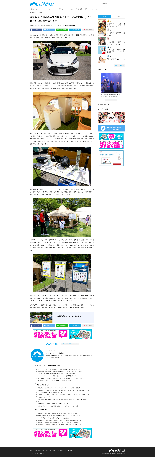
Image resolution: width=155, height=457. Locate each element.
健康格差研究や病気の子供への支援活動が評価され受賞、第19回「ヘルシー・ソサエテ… (59, 371)
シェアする (36, 29)
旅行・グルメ (62, 9)
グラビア (71, 9)
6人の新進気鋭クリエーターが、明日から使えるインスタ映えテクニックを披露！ (57, 406)
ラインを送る (63, 29)
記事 (104, 16)
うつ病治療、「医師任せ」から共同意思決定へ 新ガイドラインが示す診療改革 (57, 422)
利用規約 (42, 453)
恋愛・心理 (79, 9)
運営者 (61, 450)
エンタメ (42, 9)
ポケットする (89, 29)
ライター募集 (68, 450)
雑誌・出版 (34, 9)
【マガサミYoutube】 (54, 357)
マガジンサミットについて (37, 450)
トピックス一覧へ (112, 100)
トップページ (33, 12)
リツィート (49, 29)
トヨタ (54, 25)
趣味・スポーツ (89, 9)
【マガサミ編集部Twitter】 (70, 355)
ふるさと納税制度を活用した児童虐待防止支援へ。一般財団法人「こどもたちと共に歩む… (60, 378)
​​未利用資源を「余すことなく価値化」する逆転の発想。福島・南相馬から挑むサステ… (59, 424)
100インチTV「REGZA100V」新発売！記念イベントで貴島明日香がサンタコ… (57, 376)
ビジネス (98, 9)
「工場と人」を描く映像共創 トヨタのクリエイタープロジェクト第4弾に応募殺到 (58, 388)
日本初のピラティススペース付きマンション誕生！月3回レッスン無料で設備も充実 (58, 369)
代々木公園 (59, 25)
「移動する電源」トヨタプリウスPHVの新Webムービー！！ (52, 403)
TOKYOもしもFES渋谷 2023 (69, 25)
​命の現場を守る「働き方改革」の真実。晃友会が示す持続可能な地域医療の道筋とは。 (59, 420)
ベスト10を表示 (120, 65)
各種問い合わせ (34, 453)
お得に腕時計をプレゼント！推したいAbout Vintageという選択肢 (53, 380)
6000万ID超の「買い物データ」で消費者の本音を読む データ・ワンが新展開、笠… (58, 415)
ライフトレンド (52, 9)
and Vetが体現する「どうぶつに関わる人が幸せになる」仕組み (53, 418)
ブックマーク (76, 29)
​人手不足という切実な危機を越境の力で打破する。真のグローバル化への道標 (56, 413)
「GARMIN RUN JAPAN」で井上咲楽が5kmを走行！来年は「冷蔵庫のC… (56, 373)
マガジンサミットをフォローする (69, 343)
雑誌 (118, 16)
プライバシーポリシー (52, 450)
